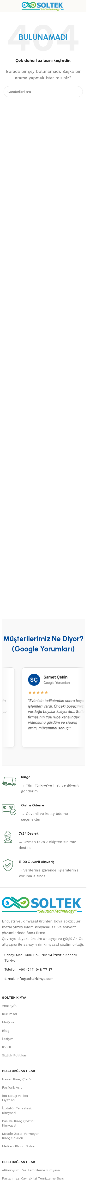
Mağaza (8, 1022)
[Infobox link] (43, 784)
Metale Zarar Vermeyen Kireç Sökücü (20, 1136)
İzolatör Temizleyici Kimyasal (17, 1110)
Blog (5, 1030)
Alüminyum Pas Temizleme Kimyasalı (31, 1170)
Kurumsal (9, 1014)
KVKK (6, 1047)
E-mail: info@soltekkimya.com (29, 979)
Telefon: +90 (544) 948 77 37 (28, 969)
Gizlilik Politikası (14, 1055)
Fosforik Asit (12, 1087)
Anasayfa (9, 1006)
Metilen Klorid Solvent (20, 1146)
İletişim (7, 1039)
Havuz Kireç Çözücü (18, 1079)
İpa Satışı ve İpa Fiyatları (15, 1098)
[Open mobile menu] (5, 6)
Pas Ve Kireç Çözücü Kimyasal (19, 1123)
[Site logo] (43, 6)
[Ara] (77, 91)
